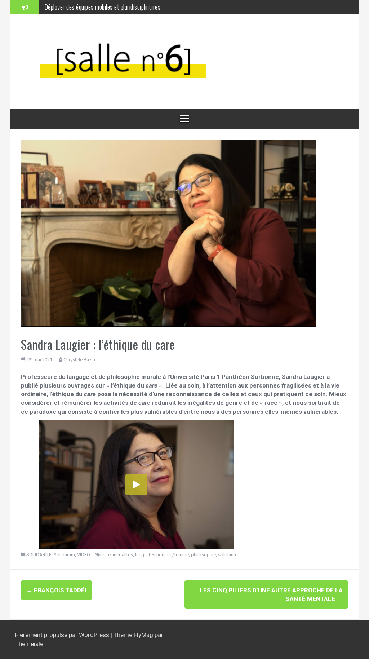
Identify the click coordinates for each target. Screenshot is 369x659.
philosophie (203, 554)
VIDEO (83, 554)
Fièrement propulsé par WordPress (63, 634)
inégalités (123, 554)
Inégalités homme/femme (162, 554)
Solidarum (64, 554)
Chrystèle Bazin (79, 359)
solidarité (227, 554)
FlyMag (143, 634)
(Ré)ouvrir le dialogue (69, 11)
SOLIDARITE (39, 554)
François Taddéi (56, 590)
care (106, 554)
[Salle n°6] (129, 61)
